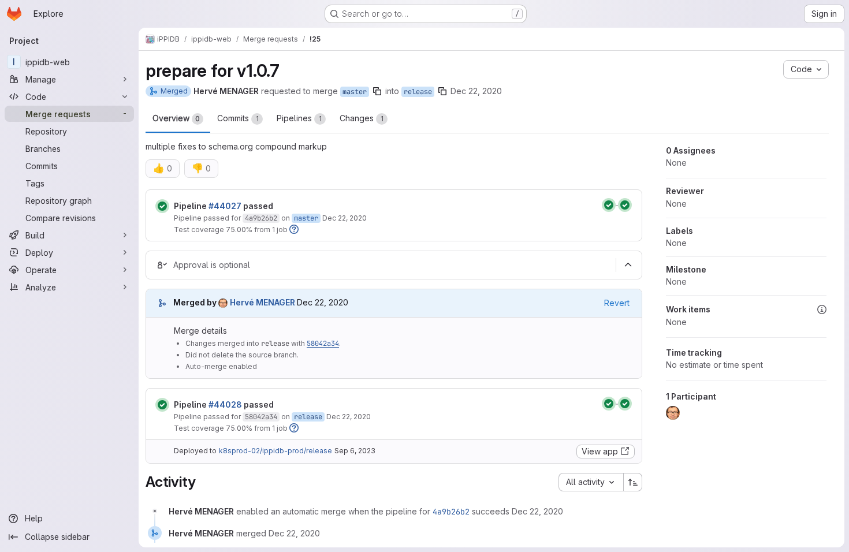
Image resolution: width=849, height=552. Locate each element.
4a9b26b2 (261, 218)
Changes (361, 118)
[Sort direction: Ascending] (633, 482)
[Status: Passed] (162, 206)
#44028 (225, 404)
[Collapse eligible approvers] (628, 265)
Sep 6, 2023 (354, 450)
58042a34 (323, 343)
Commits (238, 118)
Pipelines (299, 118)
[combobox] (590, 482)
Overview (176, 118)
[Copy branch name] (377, 91)
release (418, 91)
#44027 (224, 206)
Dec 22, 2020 (476, 91)
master (354, 91)
